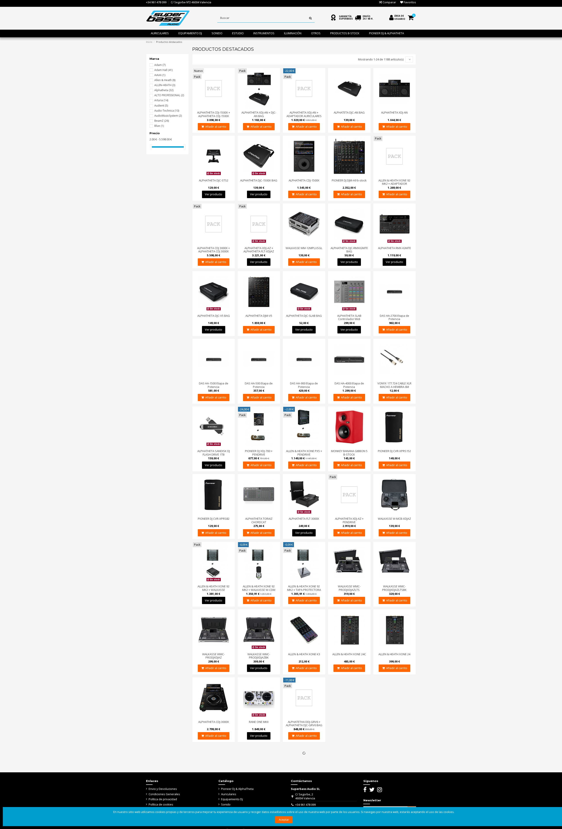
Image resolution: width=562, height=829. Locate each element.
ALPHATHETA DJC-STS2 (213, 180)
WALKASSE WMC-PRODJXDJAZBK (258, 656)
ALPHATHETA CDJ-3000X (213, 722)
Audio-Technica (166, 110)
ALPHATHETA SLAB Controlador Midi (349, 317)
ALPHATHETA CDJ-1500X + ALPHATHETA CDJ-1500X (213, 114)
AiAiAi (159, 75)
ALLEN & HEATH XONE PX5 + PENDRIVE (304, 452)
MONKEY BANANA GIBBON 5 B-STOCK (349, 452)
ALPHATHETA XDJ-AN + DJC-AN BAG (258, 114)
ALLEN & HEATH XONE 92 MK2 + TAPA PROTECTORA (304, 588)
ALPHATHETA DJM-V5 (258, 316)
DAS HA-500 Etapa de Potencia (259, 385)
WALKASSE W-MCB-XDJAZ (394, 519)
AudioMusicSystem (168, 116)
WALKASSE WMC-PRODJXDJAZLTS (349, 588)
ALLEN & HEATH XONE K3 (304, 654)
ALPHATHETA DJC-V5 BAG (213, 316)
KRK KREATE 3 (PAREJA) (394, 780)
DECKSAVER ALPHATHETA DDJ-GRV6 (349, 723)
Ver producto (213, 194)
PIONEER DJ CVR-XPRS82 (213, 519)
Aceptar (284, 820)
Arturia (161, 100)
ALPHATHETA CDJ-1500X (304, 180)
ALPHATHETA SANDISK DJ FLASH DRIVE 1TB (213, 452)
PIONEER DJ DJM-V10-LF (213, 780)
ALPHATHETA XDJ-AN (394, 112)
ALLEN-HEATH (164, 85)
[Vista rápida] (219, 107)
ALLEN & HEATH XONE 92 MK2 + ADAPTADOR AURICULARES (394, 183)
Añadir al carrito (215, 127)
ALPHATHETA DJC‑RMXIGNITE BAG (349, 249)
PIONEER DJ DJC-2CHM (304, 780)
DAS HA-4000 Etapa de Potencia (349, 385)
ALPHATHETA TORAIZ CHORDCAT (258, 520)
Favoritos (409, 2)
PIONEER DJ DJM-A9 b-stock (349, 180)
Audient (161, 105)
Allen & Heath (164, 80)
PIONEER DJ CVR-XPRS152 (394, 451)
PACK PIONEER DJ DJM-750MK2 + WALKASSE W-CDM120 (349, 783)
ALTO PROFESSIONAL (169, 95)
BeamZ (161, 121)
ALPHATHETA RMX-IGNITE (394, 248)
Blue (159, 126)
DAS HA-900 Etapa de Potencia (304, 385)
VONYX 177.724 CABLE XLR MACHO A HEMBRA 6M (394, 385)
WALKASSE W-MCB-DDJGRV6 (394, 713)
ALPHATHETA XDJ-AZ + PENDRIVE (349, 520)
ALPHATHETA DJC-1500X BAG (258, 180)
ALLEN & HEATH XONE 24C (349, 654)
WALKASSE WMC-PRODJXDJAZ (213, 656)
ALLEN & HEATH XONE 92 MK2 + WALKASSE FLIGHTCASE (213, 589)
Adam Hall (163, 70)
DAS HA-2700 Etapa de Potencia (394, 317)
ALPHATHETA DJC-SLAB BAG (304, 316)
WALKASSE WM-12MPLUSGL (304, 248)
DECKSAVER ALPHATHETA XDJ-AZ (258, 782)
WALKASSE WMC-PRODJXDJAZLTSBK (394, 588)
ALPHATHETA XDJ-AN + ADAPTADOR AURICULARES (304, 114)
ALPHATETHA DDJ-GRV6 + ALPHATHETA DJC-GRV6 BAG (304, 723)
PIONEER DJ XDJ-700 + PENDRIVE (258, 452)
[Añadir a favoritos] (213, 107)
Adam (160, 65)
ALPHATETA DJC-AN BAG (349, 112)
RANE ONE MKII (258, 722)
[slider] (151, 147)
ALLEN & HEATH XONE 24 (394, 654)
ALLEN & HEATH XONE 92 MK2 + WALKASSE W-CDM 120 (258, 589)
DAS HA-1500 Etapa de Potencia (213, 385)
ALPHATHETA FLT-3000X (304, 519)
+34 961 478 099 (156, 2)
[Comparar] (208, 107)
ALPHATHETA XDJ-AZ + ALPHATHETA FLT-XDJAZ (258, 249)
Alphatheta (163, 90)
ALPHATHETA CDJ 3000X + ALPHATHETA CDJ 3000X (213, 249)
